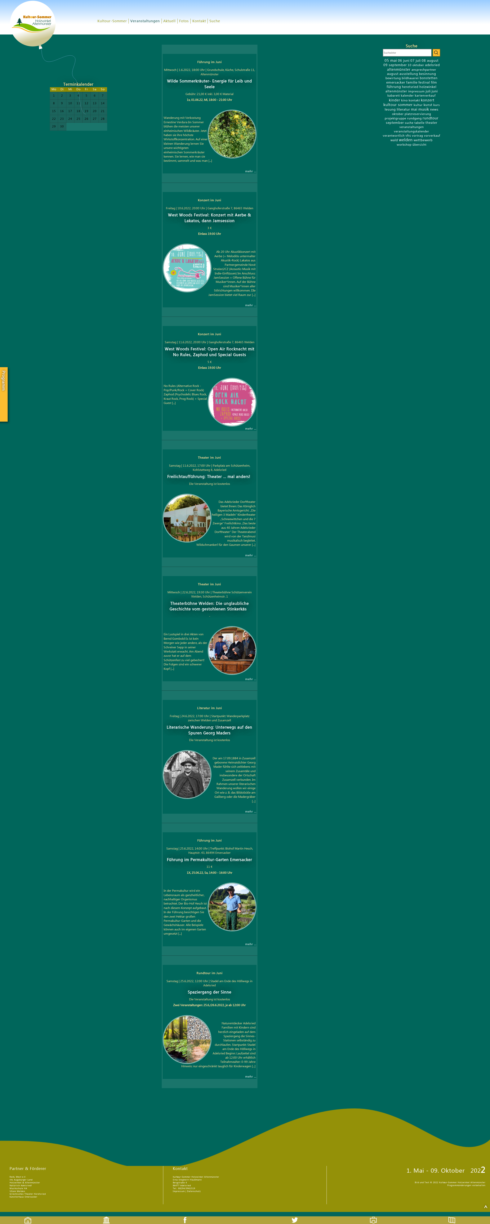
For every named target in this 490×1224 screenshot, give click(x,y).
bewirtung (393, 78)
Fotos (184, 21)
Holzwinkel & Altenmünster (25, 1182)
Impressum (179, 1191)
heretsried (410, 86)
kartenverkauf (425, 95)
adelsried (432, 65)
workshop (404, 144)
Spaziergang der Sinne (209, 992)
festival (424, 82)
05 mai (391, 60)
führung (394, 87)
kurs (436, 105)
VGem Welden (17, 1191)
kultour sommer (398, 105)
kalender (407, 95)
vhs (408, 135)
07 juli (415, 60)
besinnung (427, 73)
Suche (214, 21)
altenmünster (399, 69)
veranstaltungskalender (411, 131)
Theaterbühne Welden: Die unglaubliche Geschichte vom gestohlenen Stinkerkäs (209, 606)
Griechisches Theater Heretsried (28, 1194)
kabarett (393, 95)
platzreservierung (418, 114)
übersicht (419, 144)
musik (423, 109)
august (393, 74)
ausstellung (408, 73)
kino (404, 100)
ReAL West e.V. (18, 1177)
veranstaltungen (411, 127)
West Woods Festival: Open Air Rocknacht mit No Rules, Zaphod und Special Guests (209, 352)
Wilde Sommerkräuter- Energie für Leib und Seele (209, 84)
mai (414, 109)
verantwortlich (394, 135)
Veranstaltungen (145, 21)
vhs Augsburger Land (21, 1179)
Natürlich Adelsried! (21, 1185)
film (434, 82)
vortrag (417, 135)
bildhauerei (410, 78)
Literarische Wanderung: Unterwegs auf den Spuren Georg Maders (209, 730)
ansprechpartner (424, 69)
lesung (390, 109)
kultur (418, 105)
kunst (428, 105)
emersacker (395, 82)
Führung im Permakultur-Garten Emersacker (209, 860)
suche (409, 122)
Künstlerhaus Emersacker (23, 1197)
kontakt (414, 100)
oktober (398, 114)
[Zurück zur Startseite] (48, 57)
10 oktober (416, 65)
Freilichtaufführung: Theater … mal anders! (209, 477)
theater (431, 122)
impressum (416, 91)
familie (411, 82)
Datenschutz (194, 1191)
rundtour (431, 118)
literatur (403, 109)
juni (435, 91)
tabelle (419, 122)
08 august (430, 60)
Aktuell (169, 21)
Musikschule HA (18, 1188)
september (395, 123)
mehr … (250, 171)
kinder (394, 100)
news (434, 109)
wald (394, 140)
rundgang (414, 118)
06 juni (403, 60)
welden (406, 140)
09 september (395, 65)
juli (428, 91)
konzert (427, 100)
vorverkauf (432, 135)
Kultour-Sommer (112, 21)
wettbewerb (423, 140)
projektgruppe (395, 118)
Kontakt (199, 21)
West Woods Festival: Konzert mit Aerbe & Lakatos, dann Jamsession (209, 218)
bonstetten (429, 78)
